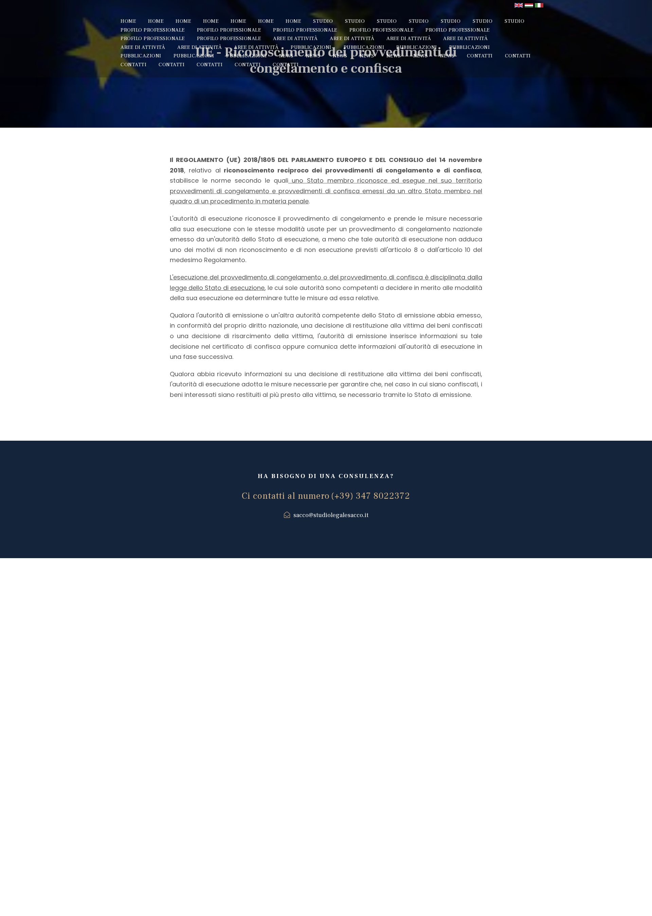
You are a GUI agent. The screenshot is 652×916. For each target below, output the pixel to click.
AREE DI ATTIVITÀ (295, 38)
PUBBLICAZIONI (311, 47)
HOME (128, 21)
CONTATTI (480, 56)
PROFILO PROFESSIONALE (153, 30)
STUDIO (323, 21)
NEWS (286, 56)
